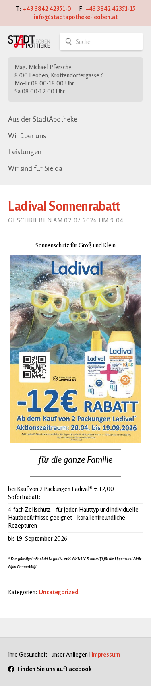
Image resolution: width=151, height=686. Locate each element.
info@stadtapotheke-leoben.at (76, 17)
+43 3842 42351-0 (47, 8)
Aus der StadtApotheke (42, 118)
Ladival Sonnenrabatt (64, 206)
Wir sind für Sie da (35, 168)
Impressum (105, 654)
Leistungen (24, 151)
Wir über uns (27, 135)
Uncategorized (59, 592)
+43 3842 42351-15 (110, 8)
